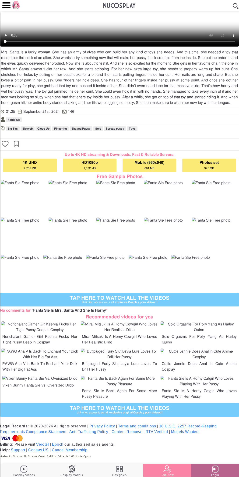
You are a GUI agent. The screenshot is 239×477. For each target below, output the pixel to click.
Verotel (42, 444)
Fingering (60, 128)
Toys (132, 128)
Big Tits (13, 128)
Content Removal (127, 432)
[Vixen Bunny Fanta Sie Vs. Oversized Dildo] (39, 378)
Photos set (209, 165)
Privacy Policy (102, 426)
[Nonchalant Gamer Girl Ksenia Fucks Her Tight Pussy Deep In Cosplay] (39, 330)
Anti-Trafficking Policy (88, 432)
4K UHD (30, 165)
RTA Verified (157, 432)
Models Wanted (184, 432)
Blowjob (27, 128)
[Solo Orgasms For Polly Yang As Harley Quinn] (199, 330)
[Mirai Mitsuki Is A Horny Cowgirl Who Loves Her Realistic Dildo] (119, 330)
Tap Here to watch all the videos (119, 299)
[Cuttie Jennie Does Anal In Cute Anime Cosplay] (199, 357)
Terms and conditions (137, 426)
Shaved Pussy (81, 128)
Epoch (57, 444)
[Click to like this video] (5, 144)
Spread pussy (115, 128)
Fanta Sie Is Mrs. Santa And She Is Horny (69, 310)
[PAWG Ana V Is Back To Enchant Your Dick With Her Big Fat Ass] (39, 357)
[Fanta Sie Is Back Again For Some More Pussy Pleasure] (119, 384)
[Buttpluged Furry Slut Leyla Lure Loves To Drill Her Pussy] (119, 357)
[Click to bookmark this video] (16, 144)
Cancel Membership (70, 450)
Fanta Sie (14, 119)
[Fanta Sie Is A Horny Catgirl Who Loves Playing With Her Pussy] (199, 384)
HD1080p (89, 165)
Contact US (38, 450)
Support (18, 450)
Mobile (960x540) (149, 165)
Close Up (43, 128)
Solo (98, 128)
